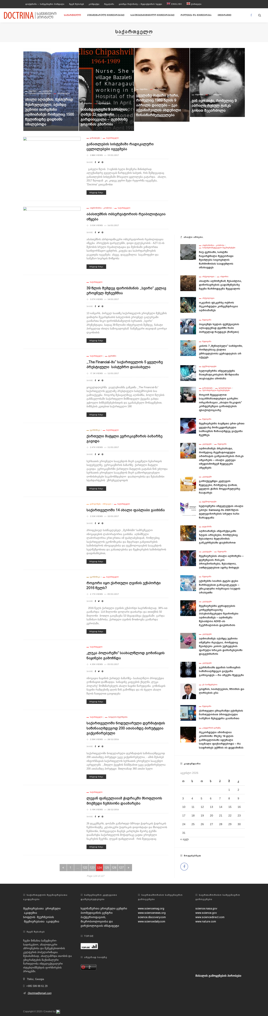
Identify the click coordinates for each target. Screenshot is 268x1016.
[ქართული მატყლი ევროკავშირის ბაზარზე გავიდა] (52, 454)
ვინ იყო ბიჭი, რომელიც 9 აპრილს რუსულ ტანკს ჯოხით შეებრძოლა (158, 105)
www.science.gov (206, 912)
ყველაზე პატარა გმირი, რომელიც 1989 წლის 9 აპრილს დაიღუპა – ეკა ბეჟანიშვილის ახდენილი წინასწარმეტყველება (103, 105)
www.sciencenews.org (152, 912)
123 (92, 867)
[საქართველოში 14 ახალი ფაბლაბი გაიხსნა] (52, 530)
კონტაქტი (94, 4)
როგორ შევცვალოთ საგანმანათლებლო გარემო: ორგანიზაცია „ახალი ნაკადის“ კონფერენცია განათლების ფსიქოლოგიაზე (220, 402)
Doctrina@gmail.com (39, 993)
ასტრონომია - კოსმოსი (101, 208)
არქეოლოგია (208, 276)
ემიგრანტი (224, 15)
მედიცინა (206, 320)
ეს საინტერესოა (209, 684)
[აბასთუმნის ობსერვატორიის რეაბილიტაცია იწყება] (52, 235)
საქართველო (72, 15)
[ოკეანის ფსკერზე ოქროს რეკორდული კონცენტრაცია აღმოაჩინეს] (188, 304)
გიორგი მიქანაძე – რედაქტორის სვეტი (140, 4)
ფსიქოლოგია (225, 388)
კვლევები (207, 444)
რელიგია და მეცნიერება (195, 15)
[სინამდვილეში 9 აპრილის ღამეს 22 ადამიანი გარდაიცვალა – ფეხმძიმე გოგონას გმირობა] (50, 89)
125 (106, 867)
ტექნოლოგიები (209, 366)
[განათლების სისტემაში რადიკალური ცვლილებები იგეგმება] (52, 165)
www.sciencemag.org (151, 908)
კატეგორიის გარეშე (211, 728)
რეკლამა (109, 4)
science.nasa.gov (206, 908)
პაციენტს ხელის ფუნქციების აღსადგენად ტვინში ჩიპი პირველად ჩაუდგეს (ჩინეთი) (219, 328)
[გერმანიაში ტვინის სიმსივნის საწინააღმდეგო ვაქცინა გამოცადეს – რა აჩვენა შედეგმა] (188, 669)
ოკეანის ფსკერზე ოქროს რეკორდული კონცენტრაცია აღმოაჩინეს (218, 306)
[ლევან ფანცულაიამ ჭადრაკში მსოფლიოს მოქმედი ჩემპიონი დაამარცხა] (52, 819)
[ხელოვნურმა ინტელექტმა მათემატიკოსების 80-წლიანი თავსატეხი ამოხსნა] (188, 372)
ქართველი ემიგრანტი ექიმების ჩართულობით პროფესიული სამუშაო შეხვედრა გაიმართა (221, 714)
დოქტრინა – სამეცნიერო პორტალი (45, 4)
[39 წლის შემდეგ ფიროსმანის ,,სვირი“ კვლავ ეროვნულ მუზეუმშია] (52, 305)
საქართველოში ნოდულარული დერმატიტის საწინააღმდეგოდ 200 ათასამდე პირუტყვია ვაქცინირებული (126, 728)
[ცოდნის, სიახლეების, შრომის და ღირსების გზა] (188, 690)
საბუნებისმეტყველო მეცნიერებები (152, 15)
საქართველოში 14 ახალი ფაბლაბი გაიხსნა (126, 510)
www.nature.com (205, 921)
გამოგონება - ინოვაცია (100, 504)
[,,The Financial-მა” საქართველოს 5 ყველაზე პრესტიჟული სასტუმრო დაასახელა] (52, 383)
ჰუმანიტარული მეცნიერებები (105, 15)
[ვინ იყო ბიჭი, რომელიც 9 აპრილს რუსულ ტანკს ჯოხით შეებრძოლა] (162, 82)
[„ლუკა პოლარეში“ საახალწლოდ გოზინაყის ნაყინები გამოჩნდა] (52, 674)
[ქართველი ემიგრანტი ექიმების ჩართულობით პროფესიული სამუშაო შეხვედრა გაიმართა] (188, 712)
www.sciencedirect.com (209, 917)
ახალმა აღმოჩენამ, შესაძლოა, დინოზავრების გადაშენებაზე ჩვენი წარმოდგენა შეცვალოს (220, 285)
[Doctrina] (30, 15)
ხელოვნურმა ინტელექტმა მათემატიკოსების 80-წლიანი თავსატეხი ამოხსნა (219, 374)
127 (121, 867)
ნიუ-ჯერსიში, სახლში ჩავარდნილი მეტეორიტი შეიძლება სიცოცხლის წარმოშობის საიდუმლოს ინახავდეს (216, 260)
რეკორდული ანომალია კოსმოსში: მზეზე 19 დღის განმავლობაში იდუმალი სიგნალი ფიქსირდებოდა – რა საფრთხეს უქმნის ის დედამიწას (221, 740)
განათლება (95, 138)
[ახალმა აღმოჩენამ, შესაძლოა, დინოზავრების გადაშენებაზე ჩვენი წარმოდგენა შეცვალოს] (188, 282)
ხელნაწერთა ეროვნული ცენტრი (104, 908)
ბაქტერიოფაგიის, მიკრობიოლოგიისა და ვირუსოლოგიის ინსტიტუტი (100, 921)
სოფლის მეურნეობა (118, 717)
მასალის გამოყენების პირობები (218, 975)
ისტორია (32, 103)
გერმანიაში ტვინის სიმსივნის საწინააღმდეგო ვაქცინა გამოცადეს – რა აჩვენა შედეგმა (221, 671)
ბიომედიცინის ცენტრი (97, 912)
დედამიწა (207, 526)
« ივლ (184, 839)
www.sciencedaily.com (151, 921)
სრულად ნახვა (96, 192)
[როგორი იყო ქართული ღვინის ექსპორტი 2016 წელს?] (52, 604)
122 (85, 867)
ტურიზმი (112, 356)
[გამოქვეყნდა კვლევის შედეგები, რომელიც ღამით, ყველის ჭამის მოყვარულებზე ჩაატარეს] (188, 483)
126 (114, 867)
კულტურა (213, 58)
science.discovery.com (152, 917)
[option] (51, 89)
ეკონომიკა (95, 430)
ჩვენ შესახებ (76, 4)
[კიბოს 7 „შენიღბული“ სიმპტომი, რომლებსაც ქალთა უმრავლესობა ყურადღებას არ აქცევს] (188, 347)
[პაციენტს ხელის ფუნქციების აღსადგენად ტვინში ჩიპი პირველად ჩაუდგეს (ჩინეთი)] (188, 326)
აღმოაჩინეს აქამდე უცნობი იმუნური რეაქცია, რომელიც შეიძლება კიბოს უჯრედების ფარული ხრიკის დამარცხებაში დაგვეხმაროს (220, 646)
